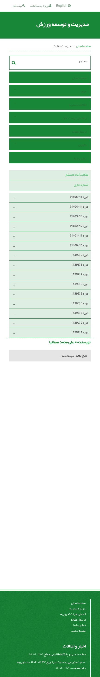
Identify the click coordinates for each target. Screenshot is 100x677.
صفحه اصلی (83, 46)
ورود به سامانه (39, 6)
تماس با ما (80, 158)
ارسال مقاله (79, 131)
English (62, 6)
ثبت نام (17, 6)
